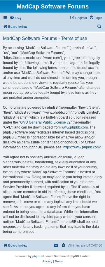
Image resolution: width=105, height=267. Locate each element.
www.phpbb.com (75, 127)
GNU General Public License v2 (45, 122)
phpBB (37, 256)
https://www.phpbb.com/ (82, 147)
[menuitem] (15, 17)
